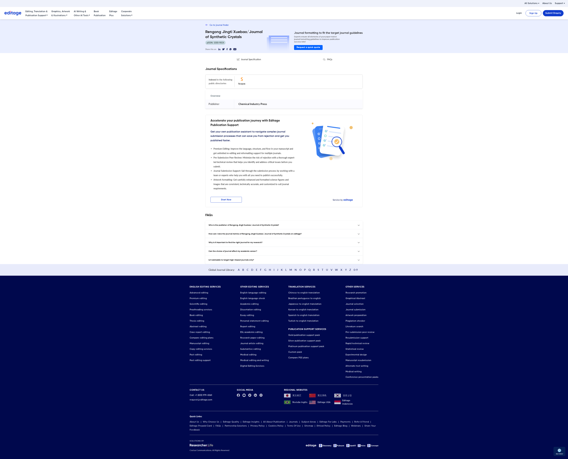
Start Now (226, 200)
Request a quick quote (308, 47)
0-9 (356, 269)
